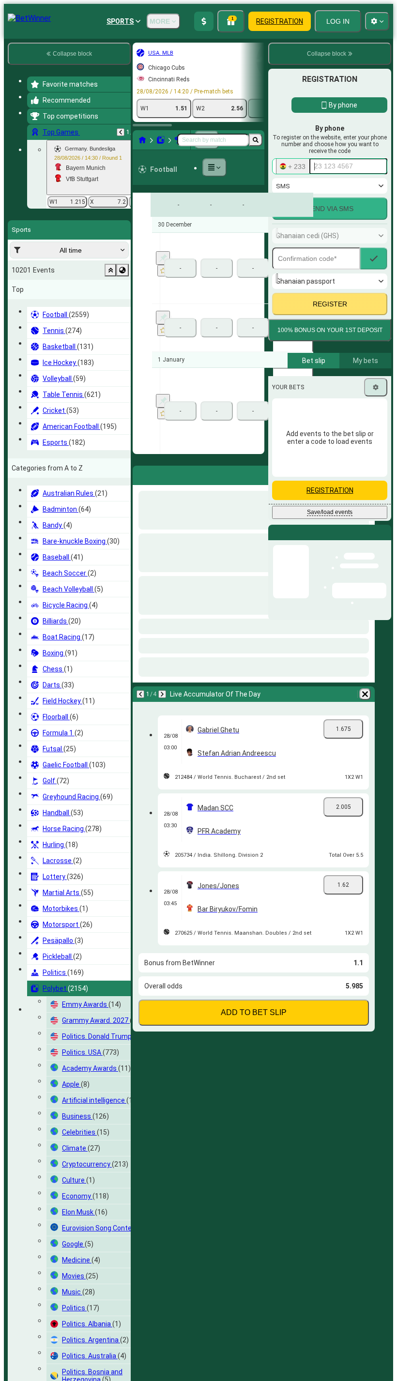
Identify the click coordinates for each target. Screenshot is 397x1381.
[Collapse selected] (110, 270)
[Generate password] (346, 387)
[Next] (165, 473)
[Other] (214, 167)
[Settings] (375, 554)
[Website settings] (377, 21)
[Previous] (120, 132)
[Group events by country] (122, 270)
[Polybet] (161, 140)
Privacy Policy (333, 470)
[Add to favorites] (163, 270)
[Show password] (373, 387)
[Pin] (163, 258)
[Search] (255, 140)
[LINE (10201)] (142, 140)
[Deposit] (204, 21)
